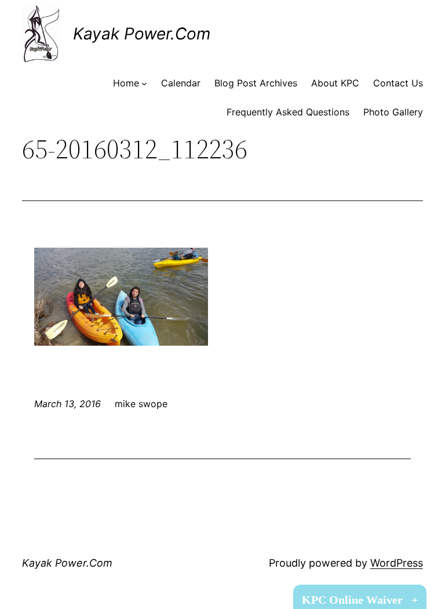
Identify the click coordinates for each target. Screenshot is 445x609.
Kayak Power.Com (141, 34)
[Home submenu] (144, 83)
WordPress (396, 563)
